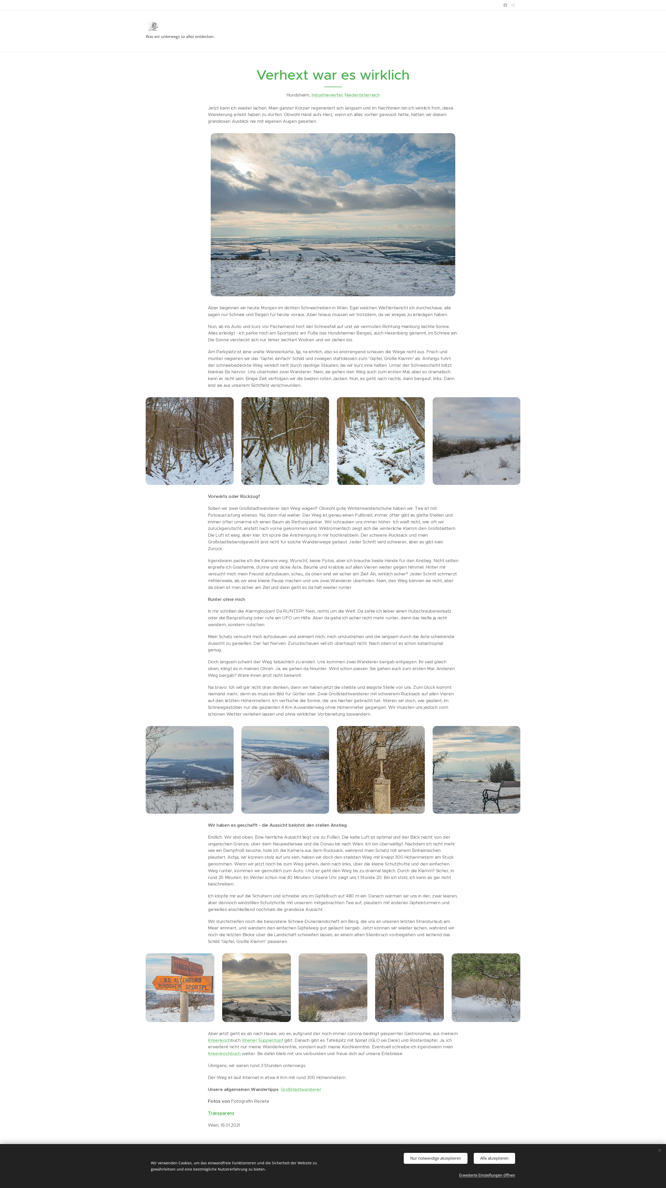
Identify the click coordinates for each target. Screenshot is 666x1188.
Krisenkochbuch (225, 1053)
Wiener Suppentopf (262, 1040)
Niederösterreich (362, 95)
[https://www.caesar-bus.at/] (513, 5)
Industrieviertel (326, 95)
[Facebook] (505, 5)
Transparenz (221, 1113)
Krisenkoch (219, 1040)
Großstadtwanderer (301, 1089)
